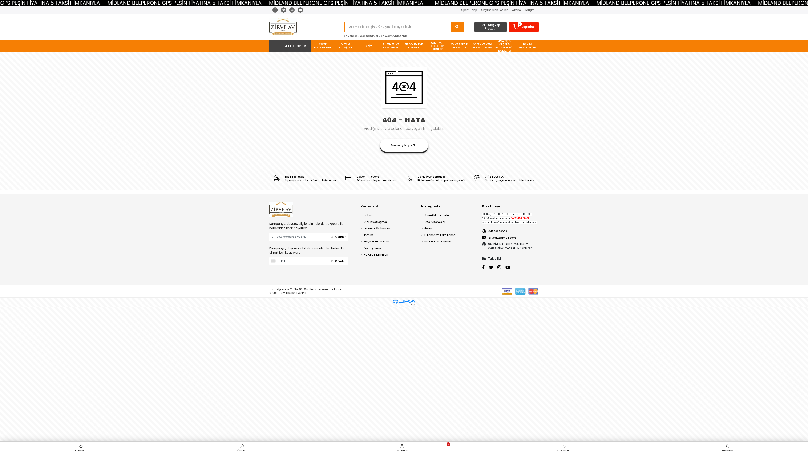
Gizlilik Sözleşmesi (376, 222)
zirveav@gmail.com (502, 238)
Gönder (340, 237)
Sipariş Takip (469, 10)
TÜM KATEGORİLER (293, 46)
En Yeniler (350, 36)
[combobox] (274, 261)
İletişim (529, 10)
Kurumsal (369, 206)
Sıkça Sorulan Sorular (494, 10)
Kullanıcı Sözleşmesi (377, 228)
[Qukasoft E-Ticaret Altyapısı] (404, 302)
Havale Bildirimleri (376, 255)
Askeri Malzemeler (437, 215)
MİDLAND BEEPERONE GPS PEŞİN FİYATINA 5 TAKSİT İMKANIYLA (147, 3)
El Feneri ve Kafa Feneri (440, 235)
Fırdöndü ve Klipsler (437, 242)
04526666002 (497, 231)
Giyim (428, 228)
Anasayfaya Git (404, 145)
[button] (524, 27)
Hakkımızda (372, 215)
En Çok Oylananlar (394, 36)
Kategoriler (431, 206)
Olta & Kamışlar (434, 222)
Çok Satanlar (369, 36)
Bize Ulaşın (491, 206)
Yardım (516, 10)
